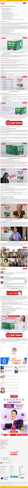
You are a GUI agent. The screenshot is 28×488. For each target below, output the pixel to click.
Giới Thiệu (11, 468)
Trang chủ (2, 5)
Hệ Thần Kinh (12, 5)
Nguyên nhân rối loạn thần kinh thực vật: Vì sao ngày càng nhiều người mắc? (8, 367)
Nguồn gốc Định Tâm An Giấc (5, 10)
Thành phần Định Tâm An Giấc (6, 11)
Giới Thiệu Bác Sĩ (12, 473)
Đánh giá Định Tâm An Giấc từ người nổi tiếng (7, 17)
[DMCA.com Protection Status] (21, 477)
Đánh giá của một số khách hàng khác (7, 18)
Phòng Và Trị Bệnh (8, 5)
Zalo (20, 469)
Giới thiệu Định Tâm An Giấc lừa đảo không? (7, 9)
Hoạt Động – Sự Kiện (12, 469)
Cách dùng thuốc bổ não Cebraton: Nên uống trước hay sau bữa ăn (22, 367)
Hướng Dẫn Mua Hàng (3, 469)
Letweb (15, 485)
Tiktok (20, 472)
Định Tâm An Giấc (3, 162)
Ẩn (10, 8)
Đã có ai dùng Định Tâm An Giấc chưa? (6, 16)
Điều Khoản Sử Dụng (3, 473)
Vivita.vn (6, 485)
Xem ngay (21, 0)
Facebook (21, 468)
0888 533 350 (5, 458)
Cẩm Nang (4, 5)
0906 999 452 (4, 448)
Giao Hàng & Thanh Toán (3, 472)
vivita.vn (6, 300)
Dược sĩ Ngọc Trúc (14, 353)
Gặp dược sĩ (14, 487)
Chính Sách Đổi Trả (3, 468)
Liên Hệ (11, 472)
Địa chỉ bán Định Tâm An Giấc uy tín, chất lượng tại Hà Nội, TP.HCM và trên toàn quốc (12, 19)
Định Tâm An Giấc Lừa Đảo (6, 21)
